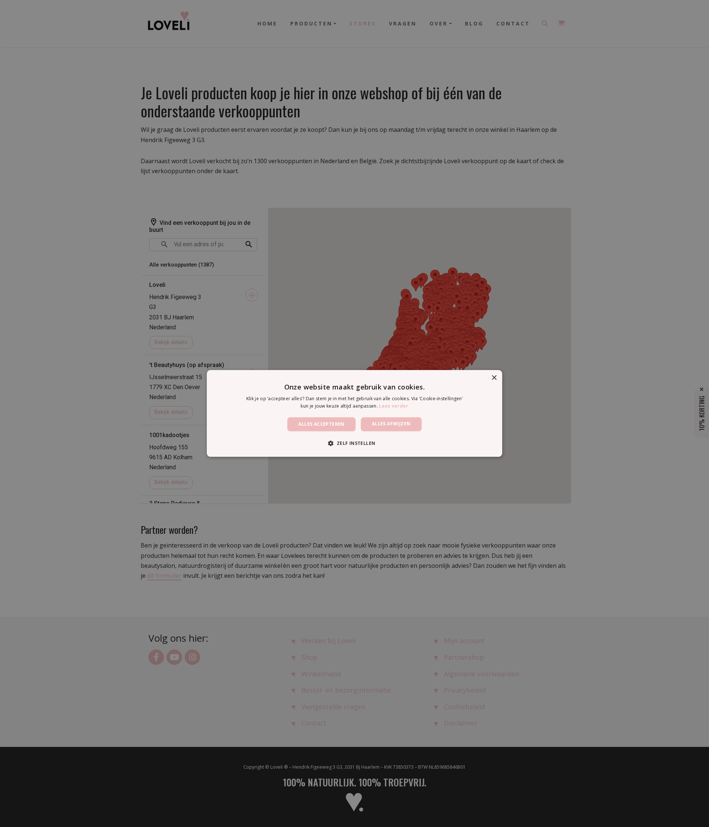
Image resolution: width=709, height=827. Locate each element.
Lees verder (393, 406)
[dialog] (354, 413)
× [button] (494, 378)
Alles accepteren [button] (321, 424)
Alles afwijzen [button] (391, 424)
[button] (354, 443)
